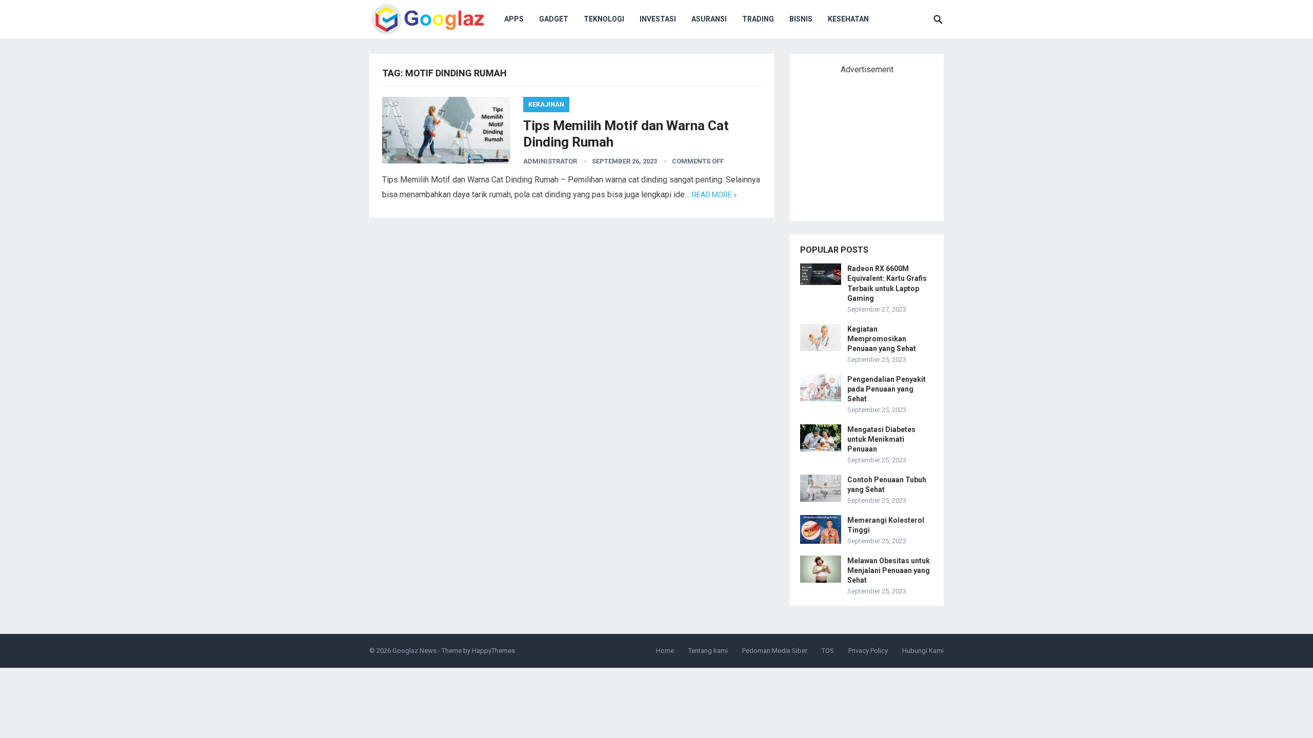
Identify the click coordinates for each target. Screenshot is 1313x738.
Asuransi (709, 19)
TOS (828, 650)
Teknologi (604, 19)
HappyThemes (493, 650)
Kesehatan (848, 19)
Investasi (658, 19)
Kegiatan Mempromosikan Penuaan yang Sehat (881, 339)
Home (665, 650)
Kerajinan (546, 104)
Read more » (714, 195)
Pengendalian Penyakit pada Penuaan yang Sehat (886, 389)
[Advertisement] (877, 143)
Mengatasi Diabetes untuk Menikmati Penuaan (881, 439)
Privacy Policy (868, 650)
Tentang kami (708, 650)
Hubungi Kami (923, 650)
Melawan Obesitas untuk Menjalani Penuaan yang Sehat (888, 570)
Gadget (553, 19)
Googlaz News (414, 650)
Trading (758, 19)
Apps (514, 19)
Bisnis (800, 19)
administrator (550, 161)
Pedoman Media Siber (774, 650)
